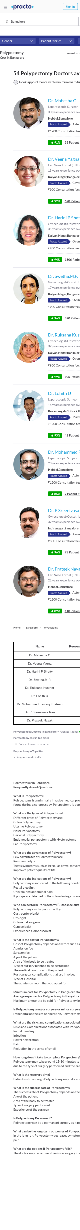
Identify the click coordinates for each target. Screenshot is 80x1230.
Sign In (70, 6)
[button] (18, 41)
